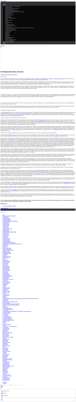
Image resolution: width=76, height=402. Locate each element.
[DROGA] (2, 45)
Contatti (4, 42)
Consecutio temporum (9, 9)
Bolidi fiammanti (8, 7)
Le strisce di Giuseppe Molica (10, 29)
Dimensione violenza (9, 14)
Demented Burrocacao (9, 12)
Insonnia (6, 23)
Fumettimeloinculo (8, 20)
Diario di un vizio (8, 13)
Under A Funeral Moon (9, 40)
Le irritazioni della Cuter (9, 28)
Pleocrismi (7, 36)
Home (4, 4)
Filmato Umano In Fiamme (10, 18)
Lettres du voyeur (8, 30)
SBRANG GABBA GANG (10, 39)
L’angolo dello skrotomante (10, 25)
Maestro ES (7, 31)
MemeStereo (7, 33)
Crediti (4, 43)
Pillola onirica (7, 35)
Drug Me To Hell (8, 16)
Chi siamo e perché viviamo (8, 41)
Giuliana (6, 21)
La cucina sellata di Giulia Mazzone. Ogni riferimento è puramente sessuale (19, 27)
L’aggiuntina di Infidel (9, 24)
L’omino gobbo (8, 26)
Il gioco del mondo (8, 22)
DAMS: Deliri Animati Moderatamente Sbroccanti (14, 11)
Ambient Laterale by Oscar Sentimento (12, 6)
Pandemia (7, 34)
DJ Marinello (7, 15)
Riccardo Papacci (8, 38)
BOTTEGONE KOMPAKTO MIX (12, 8)
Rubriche (4, 5)
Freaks (6, 19)
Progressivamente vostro (9, 37)
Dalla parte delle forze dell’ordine (11, 10)
